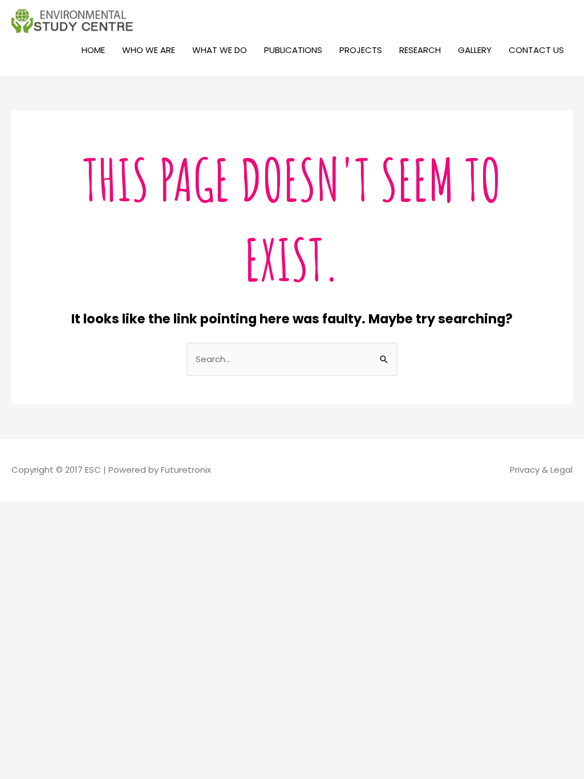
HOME (93, 50)
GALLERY (475, 50)
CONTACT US (536, 50)
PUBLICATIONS (293, 50)
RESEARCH (420, 50)
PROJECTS (360, 50)
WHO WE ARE (148, 50)
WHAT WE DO (219, 50)
